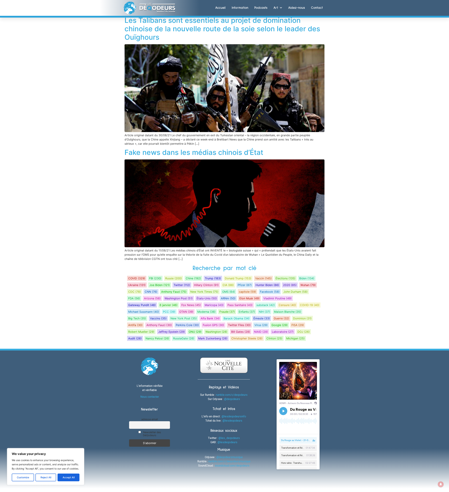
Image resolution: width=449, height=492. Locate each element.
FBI (155, 278)
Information (240, 7)
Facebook (270, 291)
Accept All (69, 477)
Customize (23, 477)
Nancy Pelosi (157, 338)
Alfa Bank (210, 318)
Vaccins (158, 318)
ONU (195, 331)
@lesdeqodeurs (232, 420)
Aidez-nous (296, 7)
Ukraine (137, 285)
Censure (287, 305)
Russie (173, 278)
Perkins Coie (187, 325)
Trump (213, 278)
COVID (136, 278)
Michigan (295, 338)
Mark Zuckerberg (212, 338)
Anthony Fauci (173, 291)
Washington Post (179, 298)
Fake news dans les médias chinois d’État (194, 152)
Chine (193, 278)
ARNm (228, 298)
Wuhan (308, 285)
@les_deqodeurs (229, 438)
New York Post (183, 318)
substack (265, 305)
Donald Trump (238, 278)
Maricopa (214, 305)
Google (280, 325)
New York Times (204, 291)
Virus (261, 325)
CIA (228, 285)
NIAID (261, 331)
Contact (317, 7)
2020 (290, 285)
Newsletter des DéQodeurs (151, 434)
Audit (135, 338)
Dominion (302, 318)
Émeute (261, 318)
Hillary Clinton (206, 285)
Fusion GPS (213, 325)
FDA (134, 298)
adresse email (149, 419)
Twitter (182, 285)
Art (275, 7)
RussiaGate (183, 338)
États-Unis (207, 298)
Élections (285, 278)
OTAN (186, 311)
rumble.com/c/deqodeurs (231, 394)
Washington (216, 331)
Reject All (46, 477)
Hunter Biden (267, 285)
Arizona (152, 298)
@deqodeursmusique (229, 457)
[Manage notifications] (441, 484)
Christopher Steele (247, 338)
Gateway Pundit (142, 305)
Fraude (227, 311)
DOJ (303, 331)
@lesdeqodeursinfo (234, 416)
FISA (297, 325)
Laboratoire (283, 331)
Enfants (247, 311)
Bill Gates (240, 331)
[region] (45, 466)
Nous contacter (149, 396)
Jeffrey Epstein (171, 331)
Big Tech (137, 318)
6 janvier (168, 305)
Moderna (206, 311)
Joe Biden (159, 285)
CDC (134, 291)
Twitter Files (239, 325)
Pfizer (245, 285)
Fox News (191, 305)
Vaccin (263, 278)
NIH (264, 311)
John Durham (295, 291)
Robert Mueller (141, 331)
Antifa (135, 325)
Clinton (274, 338)
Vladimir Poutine (277, 298)
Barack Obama (237, 318)
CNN (151, 291)
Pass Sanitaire (240, 305)
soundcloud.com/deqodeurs (232, 465)
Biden (306, 278)
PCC (169, 311)
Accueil (220, 7)
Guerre (281, 318)
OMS (228, 291)
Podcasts (260, 7)
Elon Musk (249, 298)
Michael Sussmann (143, 311)
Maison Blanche (287, 311)
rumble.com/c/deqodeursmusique (229, 461)
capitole (247, 291)
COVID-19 (309, 305)
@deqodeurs (232, 399)
